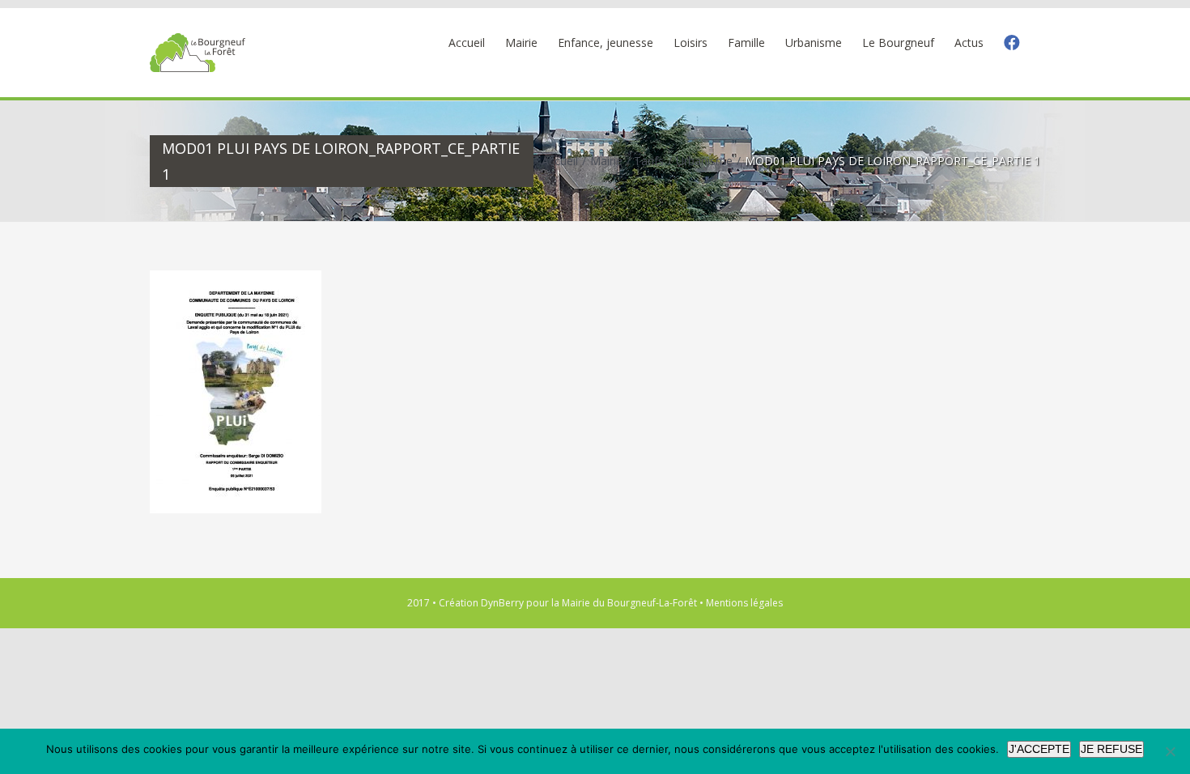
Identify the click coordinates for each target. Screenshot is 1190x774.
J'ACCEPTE (1039, 748)
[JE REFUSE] (1170, 751)
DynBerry (502, 603)
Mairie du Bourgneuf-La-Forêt (629, 603)
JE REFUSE (1111, 748)
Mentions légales (744, 603)
